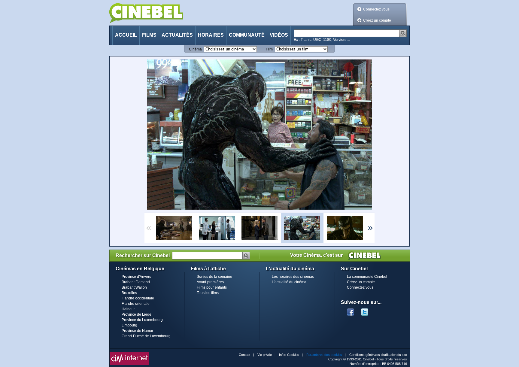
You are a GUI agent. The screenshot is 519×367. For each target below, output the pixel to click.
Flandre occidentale (138, 298)
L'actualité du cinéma (289, 282)
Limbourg (129, 325)
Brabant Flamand (136, 282)
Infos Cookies (289, 354)
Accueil (126, 35)
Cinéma (195, 49)
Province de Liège (136, 314)
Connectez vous (376, 9)
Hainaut (128, 309)
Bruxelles (129, 293)
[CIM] (129, 353)
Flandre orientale (136, 304)
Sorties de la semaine (214, 276)
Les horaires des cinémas (293, 276)
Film (269, 49)
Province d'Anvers (136, 276)
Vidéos (279, 35)
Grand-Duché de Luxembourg (146, 336)
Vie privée (264, 354)
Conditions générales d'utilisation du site (378, 354)
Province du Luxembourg (142, 320)
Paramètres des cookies (324, 354)
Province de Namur (137, 331)
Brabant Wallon (134, 287)
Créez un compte (377, 20)
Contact (244, 354)
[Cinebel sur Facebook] (350, 310)
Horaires (211, 35)
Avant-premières (210, 282)
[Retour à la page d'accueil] (146, 13)
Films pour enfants (212, 287)
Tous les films (208, 293)
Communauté (247, 35)
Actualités (177, 35)
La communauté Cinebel (367, 276)
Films (149, 35)
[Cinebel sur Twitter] (367, 310)
